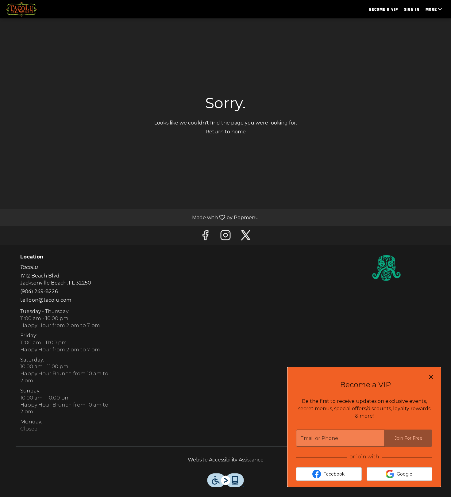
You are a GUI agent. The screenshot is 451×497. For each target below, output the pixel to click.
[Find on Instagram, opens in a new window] (225, 237)
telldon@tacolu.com (45, 300)
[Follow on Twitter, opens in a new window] (245, 237)
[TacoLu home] (32, 9)
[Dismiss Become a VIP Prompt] (431, 376)
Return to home (226, 132)
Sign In (411, 9)
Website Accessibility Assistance (226, 460)
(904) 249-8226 (39, 291)
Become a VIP (383, 9)
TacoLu (386, 268)
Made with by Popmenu (132, 217)
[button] (434, 9)
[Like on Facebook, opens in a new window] (205, 237)
